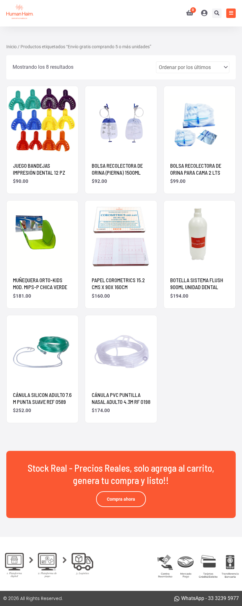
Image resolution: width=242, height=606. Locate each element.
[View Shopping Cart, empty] (187, 13)
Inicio (11, 46)
